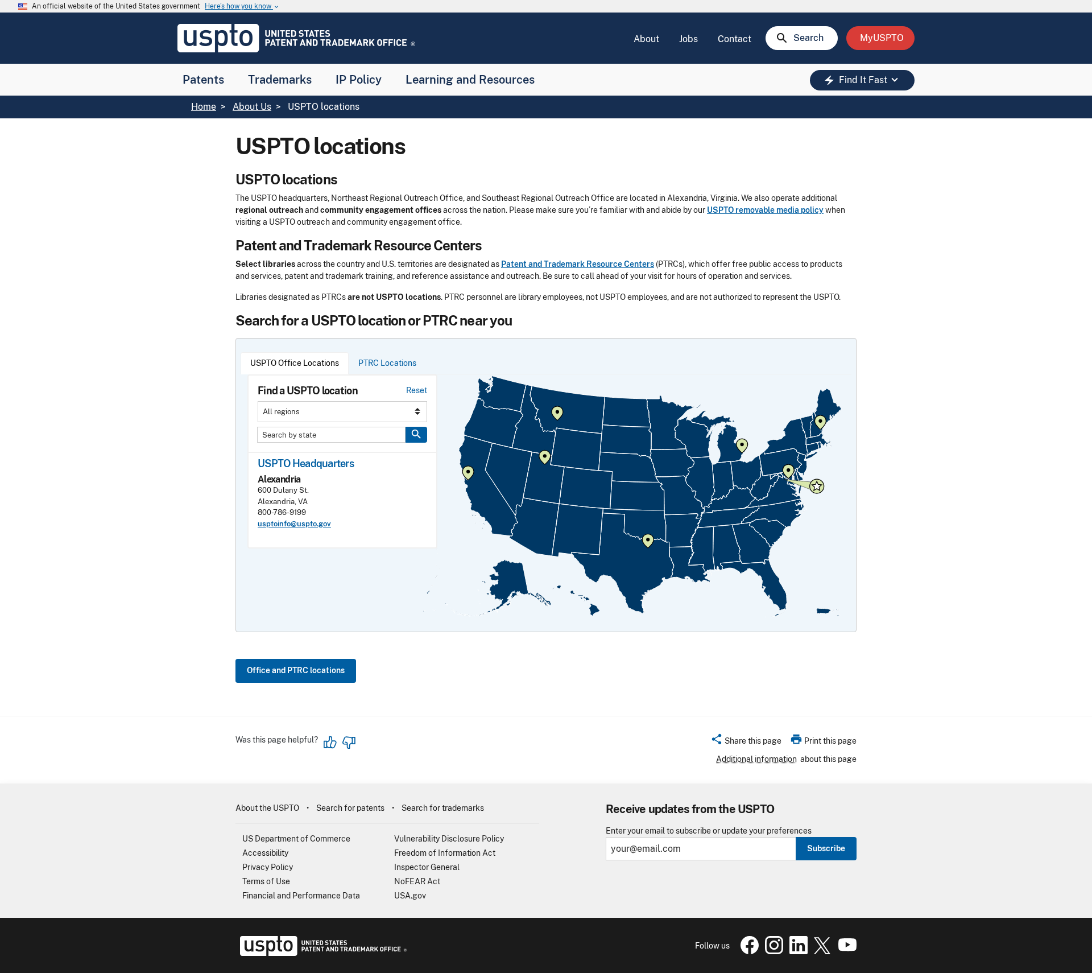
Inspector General (427, 867)
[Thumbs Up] (330, 742)
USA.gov (410, 895)
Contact (734, 39)
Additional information (756, 759)
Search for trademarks (443, 808)
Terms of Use (266, 881)
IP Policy (359, 79)
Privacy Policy (267, 867)
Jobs (688, 39)
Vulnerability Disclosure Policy (449, 838)
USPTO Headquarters (306, 463)
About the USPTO (267, 808)
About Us (252, 106)
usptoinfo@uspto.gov (294, 524)
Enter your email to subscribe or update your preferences (709, 831)
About (646, 39)
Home (203, 106)
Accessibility (265, 852)
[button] (745, 742)
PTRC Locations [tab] (387, 363)
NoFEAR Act (417, 881)
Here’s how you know (242, 6)
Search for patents (350, 808)
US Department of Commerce (296, 838)
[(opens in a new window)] (771, 951)
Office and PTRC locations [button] (296, 670)
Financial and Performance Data (301, 895)
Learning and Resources (470, 79)
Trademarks (280, 79)
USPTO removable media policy (765, 210)
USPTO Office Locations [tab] (294, 363)
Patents (203, 79)
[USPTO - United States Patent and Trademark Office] (321, 953)
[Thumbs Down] (348, 742)
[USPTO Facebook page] (747, 951)
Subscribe (826, 848)
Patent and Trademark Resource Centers (577, 264)
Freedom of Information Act (444, 852)
